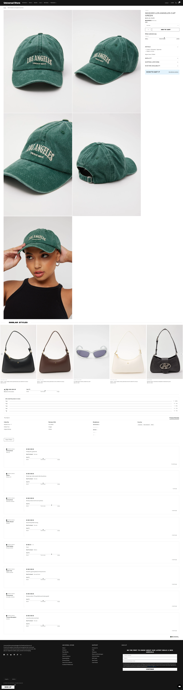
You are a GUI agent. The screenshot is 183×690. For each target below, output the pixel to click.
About (63, 647)
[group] (13, 389)
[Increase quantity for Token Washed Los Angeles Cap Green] (150, 29)
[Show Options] (175, 661)
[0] (178, 3)
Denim (35, 2)
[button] (162, 21)
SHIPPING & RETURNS (152, 62)
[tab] (174, 418)
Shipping (94, 652)
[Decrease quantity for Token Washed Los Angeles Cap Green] (146, 29)
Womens (24, 2)
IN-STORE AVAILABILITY (152, 66)
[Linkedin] (21, 654)
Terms (155, 666)
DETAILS (147, 46)
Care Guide (95, 662)
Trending (52, 2)
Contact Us (95, 647)
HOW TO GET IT (153, 72)
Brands (46, 2)
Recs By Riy (65, 652)
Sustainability (65, 658)
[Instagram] (8, 654)
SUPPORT (95, 645)
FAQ (93, 650)
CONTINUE (150, 669)
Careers (64, 650)
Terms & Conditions (67, 662)
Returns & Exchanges (97, 654)
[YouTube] (11, 654)
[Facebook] (5, 654)
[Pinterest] (15, 654)
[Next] (181, 354)
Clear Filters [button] (8, 439)
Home (5, 7)
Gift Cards (94, 658)
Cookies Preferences (67, 664)
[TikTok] (18, 654)
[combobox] (149, 661)
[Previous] (2, 354)
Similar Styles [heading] (18, 322)
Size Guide (94, 660)
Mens (30, 2)
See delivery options (173, 72)
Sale (40, 2)
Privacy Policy (65, 660)
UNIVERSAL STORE (68, 645)
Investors (64, 654)
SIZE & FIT (148, 58)
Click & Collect (95, 656)
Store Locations (66, 656)
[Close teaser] (15, 685)
